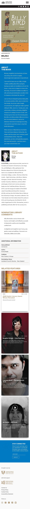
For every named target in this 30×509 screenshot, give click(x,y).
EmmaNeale (14, 157)
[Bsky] (28, 6)
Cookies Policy (5, 492)
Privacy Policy (4, 489)
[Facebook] (21, 6)
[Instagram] (18, 6)
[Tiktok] (25, 6)
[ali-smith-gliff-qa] (15, 417)
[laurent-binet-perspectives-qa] (15, 375)
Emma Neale (5, 58)
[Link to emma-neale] (5, 155)
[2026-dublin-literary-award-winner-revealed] (15, 291)
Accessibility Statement (7, 494)
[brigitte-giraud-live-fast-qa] (15, 333)
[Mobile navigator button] (27, 3)
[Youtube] (23, 6)
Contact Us (4, 487)
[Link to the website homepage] (9, 2)
